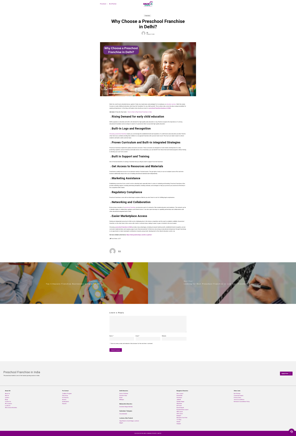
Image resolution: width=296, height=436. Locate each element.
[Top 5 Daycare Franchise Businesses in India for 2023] (74, 283)
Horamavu (179, 397)
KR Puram (179, 405)
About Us (7, 393)
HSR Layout (180, 413)
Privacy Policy (237, 397)
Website (164, 336)
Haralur (178, 421)
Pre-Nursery (65, 397)
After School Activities (11, 407)
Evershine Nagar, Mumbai (126, 406)
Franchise (147, 15)
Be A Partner (237, 393)
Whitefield (179, 403)
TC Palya (179, 419)
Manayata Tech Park (182, 417)
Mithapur (121, 399)
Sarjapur (179, 423)
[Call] (291, 431)
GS (147, 32)
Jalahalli (179, 399)
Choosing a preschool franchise (117, 133)
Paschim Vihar (123, 395)
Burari (120, 397)
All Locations (8, 403)
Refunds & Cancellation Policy (242, 401)
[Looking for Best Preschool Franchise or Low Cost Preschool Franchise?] (222, 283)
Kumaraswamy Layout (182, 409)
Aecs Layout (180, 393)
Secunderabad (123, 413)
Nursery (64, 399)
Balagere (179, 415)
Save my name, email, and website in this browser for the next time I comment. (132, 343)
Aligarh (121, 423)
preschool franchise (130, 207)
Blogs (6, 399)
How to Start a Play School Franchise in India (140, 112)
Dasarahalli (179, 395)
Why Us (7, 395)
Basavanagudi (180, 407)
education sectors (171, 104)
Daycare (64, 403)
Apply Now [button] (285, 373)
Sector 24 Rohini (123, 393)
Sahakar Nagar (180, 401)
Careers (7, 397)
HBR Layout (180, 411)
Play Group (65, 395)
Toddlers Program (67, 393)
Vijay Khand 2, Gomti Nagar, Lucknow (129, 421)
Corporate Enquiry (238, 395)
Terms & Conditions (239, 399)
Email (137, 336)
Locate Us (7, 405)
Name (111, 336)
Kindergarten (65, 401)
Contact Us (8, 401)
